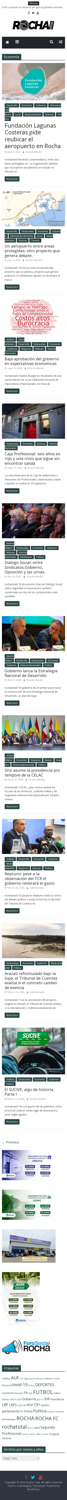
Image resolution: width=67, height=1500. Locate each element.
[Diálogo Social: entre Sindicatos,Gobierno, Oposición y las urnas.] (33, 505)
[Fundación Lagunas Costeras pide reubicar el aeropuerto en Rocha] (33, 65)
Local (18, 114)
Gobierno (41, 105)
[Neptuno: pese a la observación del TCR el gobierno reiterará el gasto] (33, 821)
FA (26, 1392)
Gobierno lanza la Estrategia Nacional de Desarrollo (31, 673)
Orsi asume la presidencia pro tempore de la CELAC (32, 772)
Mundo (48, 760)
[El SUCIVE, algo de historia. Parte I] (33, 1030)
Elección (18, 1393)
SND (38, 1434)
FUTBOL (43, 1391)
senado (25, 1434)
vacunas (6, 1438)
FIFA (30, 1393)
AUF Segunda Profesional (31, 1378)
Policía (28, 1411)
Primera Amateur (55, 1411)
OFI (37, 1404)
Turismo (35, 240)
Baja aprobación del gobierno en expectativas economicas (32, 361)
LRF (5, 1404)
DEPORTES (44, 1384)
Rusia (30, 1427)
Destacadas (28, 231)
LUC (20, 1405)
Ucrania (44, 1434)
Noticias (49, 114)
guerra (40, 1399)
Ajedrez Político (9, 658)
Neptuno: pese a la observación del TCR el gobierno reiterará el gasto (30, 878)
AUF (15, 1378)
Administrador (37, 887)
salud (37, 1427)
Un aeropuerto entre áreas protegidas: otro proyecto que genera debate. (32, 250)
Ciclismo (48, 1378)
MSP (29, 1405)
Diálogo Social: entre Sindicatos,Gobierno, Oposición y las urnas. (25, 567)
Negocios (26, 348)
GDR (19, 1399)
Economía (27, 105)
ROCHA (25, 1418)
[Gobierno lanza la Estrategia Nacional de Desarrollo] (33, 618)
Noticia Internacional (23, 764)
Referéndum (9, 1419)
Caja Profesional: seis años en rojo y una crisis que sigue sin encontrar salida (32, 458)
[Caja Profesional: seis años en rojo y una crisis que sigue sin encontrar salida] (33, 406)
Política (40, 557)
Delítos (31, 1385)
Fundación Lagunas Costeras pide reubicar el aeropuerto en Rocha (33, 136)
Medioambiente (33, 114)
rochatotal (14, 1426)
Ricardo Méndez (34, 151)
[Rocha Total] (7, 43)
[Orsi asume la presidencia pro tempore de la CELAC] (33, 718)
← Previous (10, 1142)
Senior (32, 1434)
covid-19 (19, 1384)
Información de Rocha (21, 236)
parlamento (10, 1411)
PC (21, 1411)
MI (24, 1405)
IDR (47, 1398)
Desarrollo (11, 105)
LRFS (13, 1404)
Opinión (45, 1405)
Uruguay (54, 1434)
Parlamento (26, 557)
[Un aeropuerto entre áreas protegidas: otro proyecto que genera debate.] (33, 193)
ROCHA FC (46, 1418)
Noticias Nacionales (31, 665)
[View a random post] (60, 42)
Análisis (10, 339)
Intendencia (57, 1399)
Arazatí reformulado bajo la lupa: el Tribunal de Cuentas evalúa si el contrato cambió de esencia (31, 980)
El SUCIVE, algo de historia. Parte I (29, 1092)
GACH (13, 1399)
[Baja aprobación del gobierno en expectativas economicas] (33, 302)
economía (8, 1393)
